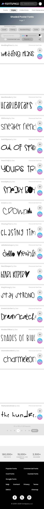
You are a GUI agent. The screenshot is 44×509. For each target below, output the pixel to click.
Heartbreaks (6, 97)
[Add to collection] (40, 50)
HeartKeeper (6, 266)
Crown (3, 203)
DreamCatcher (7, 308)
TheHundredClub (7, 406)
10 (29, 430)
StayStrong (5, 287)
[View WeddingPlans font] (21, 53)
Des (16, 45)
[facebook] (15, 497)
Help (7, 484)
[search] (28, 4)
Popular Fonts (11, 469)
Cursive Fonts (33, 474)
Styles (13, 10)
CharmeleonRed (7, 351)
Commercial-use (13, 39)
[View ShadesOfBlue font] (22, 337)
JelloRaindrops (7, 245)
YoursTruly (5, 160)
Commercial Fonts (31, 469)
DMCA (8, 490)
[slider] (26, 35)
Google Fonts (11, 479)
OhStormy (5, 118)
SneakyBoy (5, 182)
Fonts (5, 10)
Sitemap (35, 490)
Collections (24, 10)
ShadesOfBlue (6, 330)
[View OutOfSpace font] (21, 147)
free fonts (7, 457)
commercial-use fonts (22, 457)
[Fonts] (10, 3)
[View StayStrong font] (17, 295)
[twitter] (22, 497)
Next (35, 430)
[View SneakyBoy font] (18, 189)
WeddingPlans (6, 45)
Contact (16, 484)
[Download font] (40, 56)
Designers (36, 457)
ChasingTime (6, 224)
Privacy (26, 484)
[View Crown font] (16, 210)
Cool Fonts (10, 474)
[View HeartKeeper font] (15, 274)
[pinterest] (29, 497)
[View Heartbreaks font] (21, 105)
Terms (35, 484)
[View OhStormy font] (20, 126)
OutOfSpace (6, 139)
